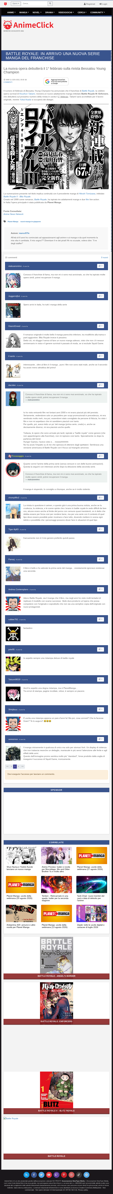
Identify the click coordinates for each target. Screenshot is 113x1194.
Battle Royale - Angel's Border (56, 976)
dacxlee (12, 385)
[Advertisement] (56, 41)
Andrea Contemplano (18, 589)
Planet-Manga (13, 221)
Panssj (11, 559)
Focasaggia (18, 456)
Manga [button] (23, 12)
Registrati (90, 4)
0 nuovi (104, 257)
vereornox (13, 739)
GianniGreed (14, 326)
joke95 (11, 649)
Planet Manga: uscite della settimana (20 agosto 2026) (19, 897)
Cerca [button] (81, 12)
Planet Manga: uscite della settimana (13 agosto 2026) (55, 926)
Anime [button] (10, 12)
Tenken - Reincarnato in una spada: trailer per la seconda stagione (55, 898)
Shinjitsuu (12, 709)
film (87, 199)
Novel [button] (36, 12)
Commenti (8, 82)
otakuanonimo (15, 266)
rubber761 (13, 619)
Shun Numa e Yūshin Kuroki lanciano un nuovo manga (20, 868)
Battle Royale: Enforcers (56, 1021)
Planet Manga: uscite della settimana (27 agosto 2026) (90, 868)
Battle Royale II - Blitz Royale (56, 1111)
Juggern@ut (14, 296)
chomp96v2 (13, 497)
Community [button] (96, 12)
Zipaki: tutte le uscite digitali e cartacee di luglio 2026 (90, 926)
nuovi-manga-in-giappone (30, 221)
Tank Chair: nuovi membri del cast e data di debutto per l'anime (90, 898)
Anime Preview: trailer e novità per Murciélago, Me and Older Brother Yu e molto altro (56, 869)
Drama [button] (49, 12)
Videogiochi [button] (65, 12)
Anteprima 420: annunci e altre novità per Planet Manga (21, 926)
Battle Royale (56, 1156)
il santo (11, 356)
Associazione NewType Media (73, 1181)
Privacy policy (83, 1190)
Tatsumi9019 (14, 679)
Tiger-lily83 (13, 529)
